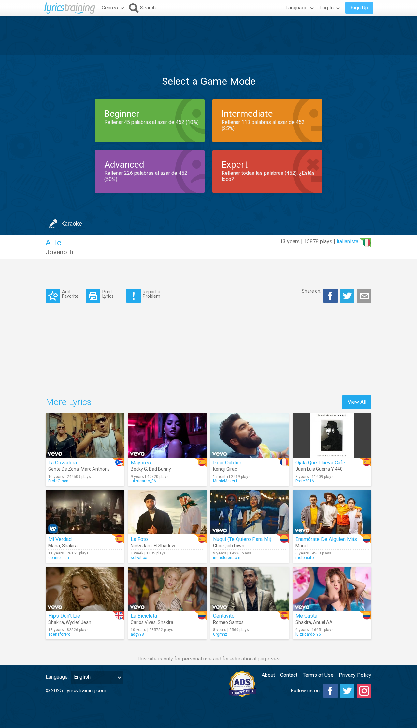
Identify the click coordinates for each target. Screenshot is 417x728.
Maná (54, 545)
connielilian (58, 557)
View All (357, 402)
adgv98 (137, 634)
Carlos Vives (143, 622)
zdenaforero (59, 634)
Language (296, 8)
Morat (301, 545)
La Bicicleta (144, 616)
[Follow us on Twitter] (347, 691)
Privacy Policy (355, 675)
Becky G (139, 469)
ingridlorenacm (226, 557)
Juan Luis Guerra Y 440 (319, 469)
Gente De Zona (63, 469)
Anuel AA (323, 622)
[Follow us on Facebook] (330, 691)
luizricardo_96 (143, 481)
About (268, 675)
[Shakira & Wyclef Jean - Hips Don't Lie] (85, 589)
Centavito (224, 616)
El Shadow (164, 545)
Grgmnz (220, 634)
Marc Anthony (95, 469)
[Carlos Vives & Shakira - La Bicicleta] (167, 589)
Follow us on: (306, 691)
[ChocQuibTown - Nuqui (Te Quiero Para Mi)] (249, 512)
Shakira (70, 545)
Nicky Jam (141, 545)
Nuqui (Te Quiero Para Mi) (242, 539)
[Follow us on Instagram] (364, 691)
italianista (347, 241)
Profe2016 (304, 481)
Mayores (141, 463)
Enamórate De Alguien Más (326, 539)
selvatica (139, 557)
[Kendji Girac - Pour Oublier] (249, 435)
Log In (326, 8)
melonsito (304, 557)
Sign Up (359, 8)
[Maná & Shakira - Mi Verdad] (85, 512)
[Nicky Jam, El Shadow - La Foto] (167, 512)
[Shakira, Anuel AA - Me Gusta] (332, 589)
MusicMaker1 (225, 481)
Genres (110, 8)
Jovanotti (59, 252)
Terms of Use (318, 675)
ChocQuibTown (228, 545)
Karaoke (71, 223)
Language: (57, 677)
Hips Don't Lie (64, 616)
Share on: (311, 291)
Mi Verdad (60, 539)
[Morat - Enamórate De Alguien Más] (332, 512)
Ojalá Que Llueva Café (320, 463)
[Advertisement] (208, 35)
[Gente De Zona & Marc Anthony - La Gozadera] (85, 435)
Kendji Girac (225, 469)
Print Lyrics (108, 293)
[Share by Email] (364, 296)
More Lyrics (69, 402)
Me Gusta (306, 616)
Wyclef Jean (78, 622)
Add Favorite (70, 293)
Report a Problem (151, 293)
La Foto (139, 539)
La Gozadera (62, 463)
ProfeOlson (58, 481)
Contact (288, 675)
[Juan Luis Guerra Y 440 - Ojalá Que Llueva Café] (332, 435)
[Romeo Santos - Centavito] (249, 589)
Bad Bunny (160, 469)
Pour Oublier (227, 463)
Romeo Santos (228, 622)
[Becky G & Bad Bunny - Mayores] (167, 435)
